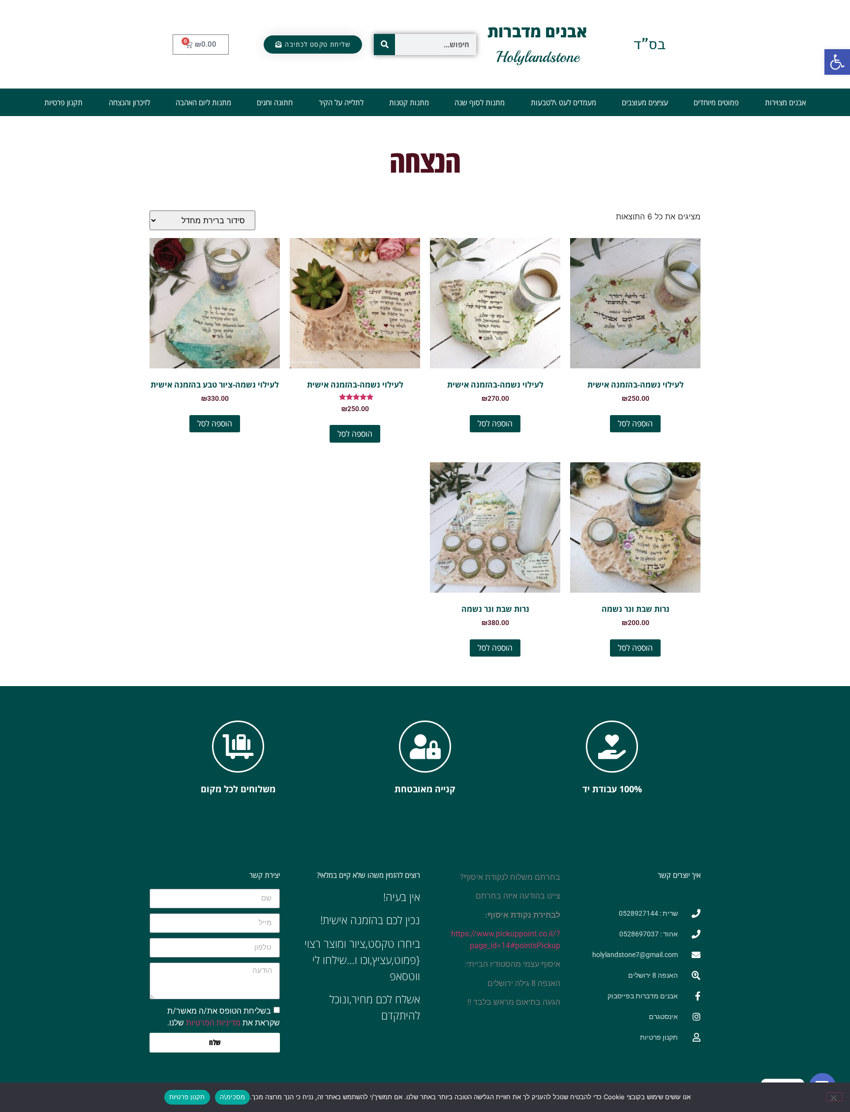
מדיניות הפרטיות (213, 1022)
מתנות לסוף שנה (480, 102)
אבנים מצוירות (785, 102)
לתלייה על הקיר (341, 102)
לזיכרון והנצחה (129, 102)
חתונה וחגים (275, 102)
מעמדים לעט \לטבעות (563, 102)
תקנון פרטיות (63, 102)
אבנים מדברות (537, 31)
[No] (834, 1096)
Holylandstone (537, 57)
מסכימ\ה (232, 1097)
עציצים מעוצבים (645, 102)
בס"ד (649, 44)
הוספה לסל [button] (635, 423)
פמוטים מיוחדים (716, 102)
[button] (837, 62)
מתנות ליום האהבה (203, 102)
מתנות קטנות (409, 102)
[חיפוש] (384, 44)
